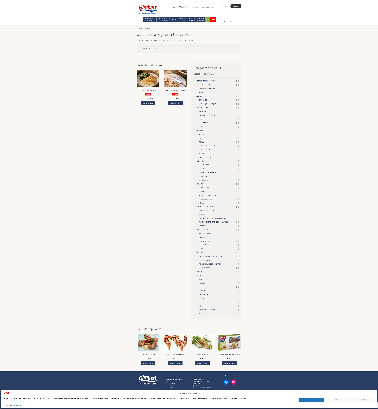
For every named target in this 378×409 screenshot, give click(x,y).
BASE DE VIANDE (204, 241)
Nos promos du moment (199, 379)
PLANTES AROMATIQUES (207, 195)
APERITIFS (202, 134)
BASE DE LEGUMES (205, 233)
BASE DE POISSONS (205, 237)
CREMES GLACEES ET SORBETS (206, 81)
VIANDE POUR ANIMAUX (207, 310)
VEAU (200, 306)
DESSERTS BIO (204, 165)
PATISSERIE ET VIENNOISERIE (206, 207)
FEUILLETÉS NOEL (205, 150)
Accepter (311, 400)
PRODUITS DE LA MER (183, 19)
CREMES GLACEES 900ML (207, 88)
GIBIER (201, 298)
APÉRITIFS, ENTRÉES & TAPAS (149, 19)
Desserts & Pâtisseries (171, 388)
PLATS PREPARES (202, 230)
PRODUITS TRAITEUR (192, 19)
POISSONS (199, 253)
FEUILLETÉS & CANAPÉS (207, 146)
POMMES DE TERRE (205, 199)
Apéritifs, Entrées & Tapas (172, 377)
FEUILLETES (203, 142)
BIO (207, 20)
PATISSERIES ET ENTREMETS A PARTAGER (213, 218)
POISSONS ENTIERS (205, 260)
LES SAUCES (203, 245)
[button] (374, 394)
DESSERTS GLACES (202, 108)
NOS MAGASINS (195, 8)
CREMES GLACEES (205, 85)
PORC (201, 302)
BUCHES (202, 119)
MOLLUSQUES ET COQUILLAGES (209, 104)
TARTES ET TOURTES (206, 157)
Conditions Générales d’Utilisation (12, 405)
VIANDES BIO (203, 180)
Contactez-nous (197, 385)
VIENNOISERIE (204, 226)
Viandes (168, 381)
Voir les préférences (363, 400)
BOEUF (201, 287)
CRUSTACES (200, 96)
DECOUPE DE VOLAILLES (207, 294)
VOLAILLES (202, 313)
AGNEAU (202, 283)
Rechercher (236, 6)
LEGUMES (199, 184)
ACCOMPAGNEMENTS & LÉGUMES (164, 19)
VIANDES (174, 20)
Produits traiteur (170, 385)
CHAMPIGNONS (204, 188)
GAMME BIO (200, 161)
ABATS (201, 279)
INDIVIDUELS (203, 123)
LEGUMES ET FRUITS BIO (207, 172)
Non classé (200, 203)
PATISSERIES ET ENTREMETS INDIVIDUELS (213, 222)
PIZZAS (201, 153)
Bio (166, 390)
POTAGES (202, 249)
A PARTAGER (203, 111)
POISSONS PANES (205, 268)
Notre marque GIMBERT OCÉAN (183, 7)
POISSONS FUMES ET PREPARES (210, 264)
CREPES (201, 138)
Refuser (337, 400)
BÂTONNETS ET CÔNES (207, 115)
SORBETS (202, 92)
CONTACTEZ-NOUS (207, 8)
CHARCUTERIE (204, 291)
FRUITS (201, 214)
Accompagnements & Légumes (174, 379)
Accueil (141, 28)
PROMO (213, 20)
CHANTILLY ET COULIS (206, 211)
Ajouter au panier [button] (148, 103)
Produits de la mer (170, 383)
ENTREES (199, 130)
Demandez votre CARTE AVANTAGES (202, 388)
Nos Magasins (196, 383)
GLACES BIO (203, 169)
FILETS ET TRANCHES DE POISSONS (211, 256)
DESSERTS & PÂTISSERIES (200, 19)
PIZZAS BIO (203, 176)
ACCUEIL (173, 8)
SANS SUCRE (203, 127)
